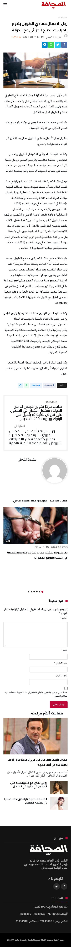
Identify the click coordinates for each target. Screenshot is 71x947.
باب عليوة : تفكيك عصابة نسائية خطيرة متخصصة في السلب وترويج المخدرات (37, 555)
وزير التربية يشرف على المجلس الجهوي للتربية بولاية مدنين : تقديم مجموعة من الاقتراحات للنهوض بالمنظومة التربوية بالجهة (35, 435)
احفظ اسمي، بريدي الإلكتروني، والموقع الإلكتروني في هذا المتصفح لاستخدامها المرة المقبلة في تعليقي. (36, 694)
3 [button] (37, 591)
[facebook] (64, 45)
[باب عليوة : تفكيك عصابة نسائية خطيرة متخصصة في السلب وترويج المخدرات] (35, 525)
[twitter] (58, 45)
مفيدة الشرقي (53, 37)
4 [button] (34, 591)
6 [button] (28, 591)
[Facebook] (64, 886)
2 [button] (39, 591)
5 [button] (31, 591)
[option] (35, 533)
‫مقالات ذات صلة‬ (59, 501)
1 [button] (42, 592)
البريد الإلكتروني (61, 663)
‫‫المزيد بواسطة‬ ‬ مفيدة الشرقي (30, 501)
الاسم (65, 650)
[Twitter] (56, 886)
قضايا (8, 541)
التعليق (64, 618)
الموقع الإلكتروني (62, 675)
